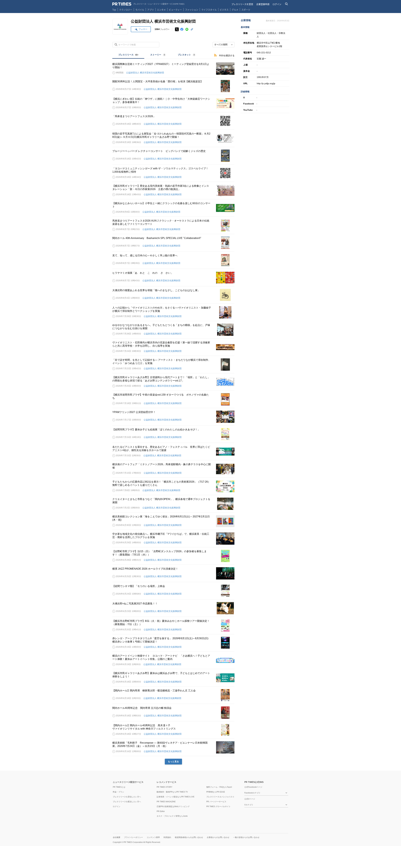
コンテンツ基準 (153, 837)
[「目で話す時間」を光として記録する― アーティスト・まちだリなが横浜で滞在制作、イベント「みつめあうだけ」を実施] (173, 364)
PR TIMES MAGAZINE (166, 802)
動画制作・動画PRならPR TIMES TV (172, 792)
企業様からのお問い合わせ (218, 837)
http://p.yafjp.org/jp (266, 83)
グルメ (235, 9)
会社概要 (116, 837)
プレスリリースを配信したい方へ (127, 802)
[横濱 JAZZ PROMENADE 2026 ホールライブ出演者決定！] (173, 573)
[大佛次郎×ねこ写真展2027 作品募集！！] (173, 608)
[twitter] (177, 29)
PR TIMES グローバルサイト (218, 806)
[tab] (128, 55)
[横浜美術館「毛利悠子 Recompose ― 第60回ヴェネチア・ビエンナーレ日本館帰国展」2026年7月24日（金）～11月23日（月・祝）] (173, 747)
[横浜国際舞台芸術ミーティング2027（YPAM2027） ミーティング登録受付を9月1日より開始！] (173, 68)
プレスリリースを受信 (242, 4)
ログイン (277, 4)
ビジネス (224, 9)
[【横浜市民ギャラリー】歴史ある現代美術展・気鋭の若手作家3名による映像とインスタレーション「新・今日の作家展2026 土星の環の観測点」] (173, 190)
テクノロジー (125, 9)
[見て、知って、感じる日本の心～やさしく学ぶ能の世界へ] (173, 260)
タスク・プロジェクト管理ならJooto (172, 816)
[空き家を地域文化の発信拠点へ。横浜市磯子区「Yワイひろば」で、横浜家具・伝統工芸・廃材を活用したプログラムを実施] (173, 538)
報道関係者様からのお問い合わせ (189, 837)
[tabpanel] (173, 411)
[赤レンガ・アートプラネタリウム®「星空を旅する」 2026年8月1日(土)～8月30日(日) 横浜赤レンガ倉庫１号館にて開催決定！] (173, 643)
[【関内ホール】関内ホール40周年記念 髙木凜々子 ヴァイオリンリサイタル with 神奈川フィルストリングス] (173, 730)
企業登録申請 (262, 4)
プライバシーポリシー (133, 837)
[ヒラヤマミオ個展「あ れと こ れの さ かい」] (173, 277)
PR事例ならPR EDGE (215, 792)
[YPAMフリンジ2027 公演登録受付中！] (173, 416)
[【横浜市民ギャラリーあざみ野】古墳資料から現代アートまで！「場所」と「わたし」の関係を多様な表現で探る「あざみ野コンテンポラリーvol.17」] (173, 382)
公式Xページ (249, 799)
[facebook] (182, 29)
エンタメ (161, 9)
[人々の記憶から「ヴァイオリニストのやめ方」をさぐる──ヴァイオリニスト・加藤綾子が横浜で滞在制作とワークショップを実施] (173, 312)
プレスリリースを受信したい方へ (127, 797)
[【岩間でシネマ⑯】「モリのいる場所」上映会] (173, 590)
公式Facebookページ (253, 787)
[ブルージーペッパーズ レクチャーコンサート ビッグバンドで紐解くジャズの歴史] (173, 155)
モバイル (139, 9)
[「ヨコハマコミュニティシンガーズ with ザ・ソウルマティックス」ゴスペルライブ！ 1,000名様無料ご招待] (173, 173)
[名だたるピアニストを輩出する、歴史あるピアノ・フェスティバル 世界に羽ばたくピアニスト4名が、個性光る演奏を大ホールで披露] (173, 451)
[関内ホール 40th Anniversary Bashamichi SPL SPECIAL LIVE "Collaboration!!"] (173, 242)
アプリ (150, 9)
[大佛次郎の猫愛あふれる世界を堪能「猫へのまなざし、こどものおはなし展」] (173, 295)
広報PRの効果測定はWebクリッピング (173, 806)
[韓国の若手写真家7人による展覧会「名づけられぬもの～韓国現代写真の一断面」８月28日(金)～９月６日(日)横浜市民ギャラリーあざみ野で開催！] (173, 138)
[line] (187, 29)
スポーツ (245, 9)
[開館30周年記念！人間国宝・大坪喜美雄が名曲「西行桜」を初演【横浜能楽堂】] (173, 86)
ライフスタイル (209, 9)
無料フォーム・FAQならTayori (219, 787)
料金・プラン (118, 792)
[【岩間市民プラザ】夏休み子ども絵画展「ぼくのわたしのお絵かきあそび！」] (173, 434)
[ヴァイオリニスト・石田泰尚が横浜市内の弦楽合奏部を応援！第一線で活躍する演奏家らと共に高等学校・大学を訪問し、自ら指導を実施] (173, 347)
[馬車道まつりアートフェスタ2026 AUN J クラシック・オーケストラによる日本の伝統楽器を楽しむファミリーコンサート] (173, 225)
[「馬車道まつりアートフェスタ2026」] (173, 121)
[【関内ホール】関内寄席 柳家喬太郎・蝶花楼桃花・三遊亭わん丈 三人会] (173, 695)
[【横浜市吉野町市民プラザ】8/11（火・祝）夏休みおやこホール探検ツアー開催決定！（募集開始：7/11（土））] (173, 625)
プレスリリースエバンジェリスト (220, 797)
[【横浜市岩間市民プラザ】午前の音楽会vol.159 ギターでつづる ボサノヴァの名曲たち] (173, 399)
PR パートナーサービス (216, 802)
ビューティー (175, 9)
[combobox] (223, 44)
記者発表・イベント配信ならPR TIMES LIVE (175, 797)
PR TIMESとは (119, 787)
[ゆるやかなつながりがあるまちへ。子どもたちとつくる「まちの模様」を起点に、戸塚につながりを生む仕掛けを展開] (173, 329)
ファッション (191, 9)
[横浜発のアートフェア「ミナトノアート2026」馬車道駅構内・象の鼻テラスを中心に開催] (173, 469)
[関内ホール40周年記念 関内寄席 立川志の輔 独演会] (173, 712)
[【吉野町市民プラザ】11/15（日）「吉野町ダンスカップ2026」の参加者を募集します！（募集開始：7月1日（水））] (173, 556)
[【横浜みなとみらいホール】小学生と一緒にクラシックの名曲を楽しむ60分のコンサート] (173, 208)
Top (114, 9)
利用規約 (167, 837)
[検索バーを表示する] (286, 4)
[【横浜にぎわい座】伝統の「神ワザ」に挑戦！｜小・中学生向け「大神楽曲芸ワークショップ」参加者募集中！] (173, 103)
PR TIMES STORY (164, 787)
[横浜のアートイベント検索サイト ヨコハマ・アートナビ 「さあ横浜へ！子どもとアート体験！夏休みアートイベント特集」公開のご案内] (173, 660)
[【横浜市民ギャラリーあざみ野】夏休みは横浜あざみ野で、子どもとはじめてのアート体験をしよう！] (173, 677)
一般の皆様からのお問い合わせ (246, 837)
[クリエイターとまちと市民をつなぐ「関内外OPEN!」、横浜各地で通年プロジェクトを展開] (173, 503)
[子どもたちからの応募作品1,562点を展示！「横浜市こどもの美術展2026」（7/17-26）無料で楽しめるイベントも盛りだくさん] (173, 486)
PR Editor (161, 811)
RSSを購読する (226, 55)
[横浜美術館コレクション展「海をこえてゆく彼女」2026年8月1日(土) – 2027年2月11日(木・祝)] (173, 521)
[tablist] (157, 55)
